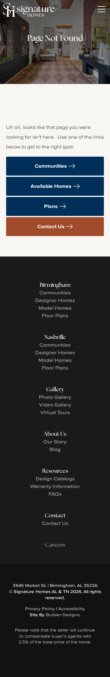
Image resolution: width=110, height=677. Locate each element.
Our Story (55, 441)
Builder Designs (62, 615)
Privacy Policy (40, 609)
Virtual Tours (55, 412)
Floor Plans (55, 315)
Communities (51, 165)
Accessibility (71, 609)
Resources (55, 470)
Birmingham (55, 284)
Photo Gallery (55, 397)
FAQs (55, 493)
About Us (55, 433)
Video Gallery (55, 404)
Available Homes (51, 186)
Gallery (55, 389)
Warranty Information (55, 486)
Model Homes (55, 307)
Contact (55, 515)
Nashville (55, 336)
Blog (55, 449)
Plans (51, 206)
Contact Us (50, 226)
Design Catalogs (55, 478)
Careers (55, 544)
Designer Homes (55, 300)
